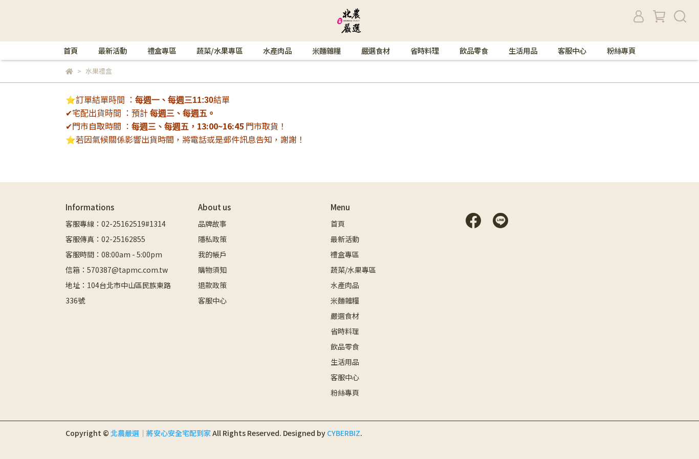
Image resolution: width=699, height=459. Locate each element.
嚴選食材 (375, 51)
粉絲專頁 (621, 51)
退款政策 (212, 285)
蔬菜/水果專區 (219, 51)
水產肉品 (277, 51)
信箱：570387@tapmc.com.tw (116, 270)
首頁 (70, 51)
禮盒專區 (161, 51)
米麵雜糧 (326, 51)
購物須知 (212, 270)
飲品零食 (474, 51)
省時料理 (424, 51)
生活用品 (523, 51)
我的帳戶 (212, 254)
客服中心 (572, 51)
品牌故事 (212, 223)
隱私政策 (212, 239)
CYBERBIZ (343, 433)
